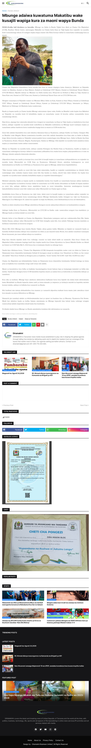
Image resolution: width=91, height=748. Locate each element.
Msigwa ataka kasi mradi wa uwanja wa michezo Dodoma (65, 604)
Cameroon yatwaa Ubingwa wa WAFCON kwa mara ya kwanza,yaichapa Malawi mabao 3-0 (67, 622)
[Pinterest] (38, 325)
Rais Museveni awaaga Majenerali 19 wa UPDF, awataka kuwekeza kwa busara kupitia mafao (74, 375)
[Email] (42, 325)
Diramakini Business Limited (42, 744)
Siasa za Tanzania (30, 319)
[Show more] (47, 325)
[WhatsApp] (34, 325)
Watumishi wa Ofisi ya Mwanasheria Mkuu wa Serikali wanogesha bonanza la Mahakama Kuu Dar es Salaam (22, 604)
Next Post (84, 405)
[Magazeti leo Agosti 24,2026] (7, 648)
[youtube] (45, 729)
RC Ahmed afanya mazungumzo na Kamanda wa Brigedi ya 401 (45, 374)
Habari (21, 319)
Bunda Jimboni (13, 11)
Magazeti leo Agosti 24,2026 (13, 373)
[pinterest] (55, 729)
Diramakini (18, 333)
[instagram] (50, 729)
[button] (3, 3)
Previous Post (8, 405)
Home (4, 11)
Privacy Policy (48, 740)
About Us (37, 740)
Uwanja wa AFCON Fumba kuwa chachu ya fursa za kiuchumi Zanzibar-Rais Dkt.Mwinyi (21, 622)
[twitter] (41, 729)
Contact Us (59, 740)
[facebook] (36, 729)
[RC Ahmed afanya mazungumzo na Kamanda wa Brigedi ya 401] (7, 658)
